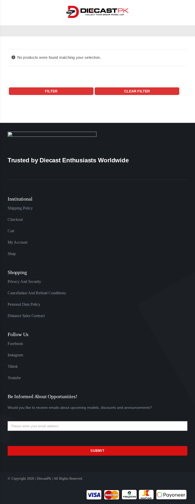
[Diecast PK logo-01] (97, 7)
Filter (51, 91)
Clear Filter (137, 91)
